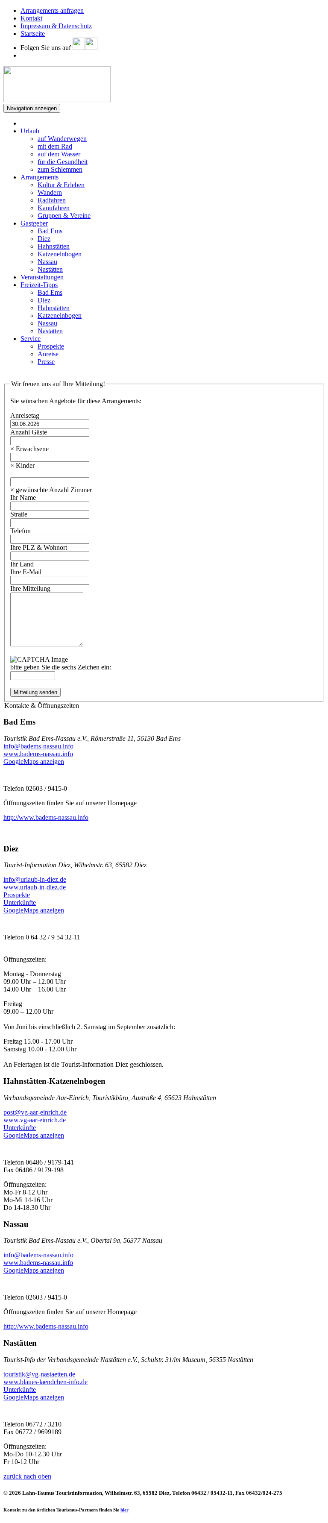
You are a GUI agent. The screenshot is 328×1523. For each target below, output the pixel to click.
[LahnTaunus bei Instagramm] (91, 47)
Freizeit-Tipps (39, 284)
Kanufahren (54, 207)
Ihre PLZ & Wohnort (38, 547)
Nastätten (50, 269)
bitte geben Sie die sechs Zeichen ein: (60, 667)
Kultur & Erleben (61, 184)
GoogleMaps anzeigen (33, 761)
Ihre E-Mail (25, 571)
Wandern (50, 192)
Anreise (48, 354)
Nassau (47, 261)
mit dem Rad (55, 146)
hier (124, 1509)
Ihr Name (23, 497)
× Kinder (22, 465)
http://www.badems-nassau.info (45, 817)
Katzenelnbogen (60, 254)
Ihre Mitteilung (30, 588)
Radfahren (52, 200)
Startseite (32, 33)
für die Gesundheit (63, 161)
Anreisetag (24, 415)
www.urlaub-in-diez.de (34, 887)
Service (30, 338)
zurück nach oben (27, 1476)
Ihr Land (22, 564)
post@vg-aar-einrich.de (35, 1112)
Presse (46, 361)
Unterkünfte (19, 902)
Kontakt (31, 18)
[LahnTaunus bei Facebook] (79, 47)
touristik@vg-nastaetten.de (39, 1374)
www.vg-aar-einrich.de (34, 1120)
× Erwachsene (29, 448)
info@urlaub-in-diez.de (34, 879)
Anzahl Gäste (28, 432)
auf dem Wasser (59, 154)
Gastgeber (34, 223)
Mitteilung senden (35, 692)
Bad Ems (50, 231)
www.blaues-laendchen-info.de (45, 1381)
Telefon (20, 530)
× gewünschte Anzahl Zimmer (51, 489)
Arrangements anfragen (52, 10)
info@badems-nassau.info (38, 746)
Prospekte (51, 346)
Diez (44, 238)
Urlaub (29, 131)
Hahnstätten (54, 246)
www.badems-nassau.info (38, 753)
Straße (18, 514)
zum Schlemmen (60, 169)
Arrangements (39, 177)
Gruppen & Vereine (64, 215)
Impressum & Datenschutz (56, 25)
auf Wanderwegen (62, 138)
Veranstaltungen (42, 277)
